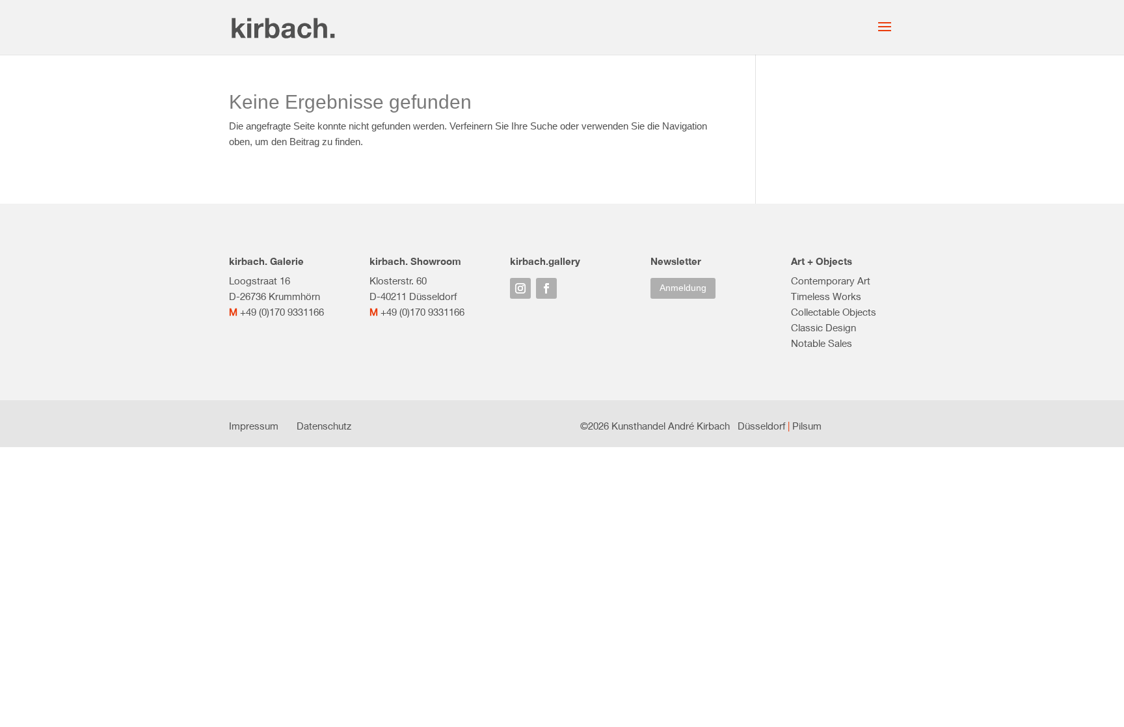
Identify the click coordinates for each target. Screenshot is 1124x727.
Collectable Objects (833, 312)
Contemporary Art (830, 280)
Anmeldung (683, 287)
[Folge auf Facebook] (546, 288)
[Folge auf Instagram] (520, 288)
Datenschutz (324, 426)
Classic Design (823, 327)
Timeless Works (826, 296)
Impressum (253, 426)
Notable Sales (821, 343)
